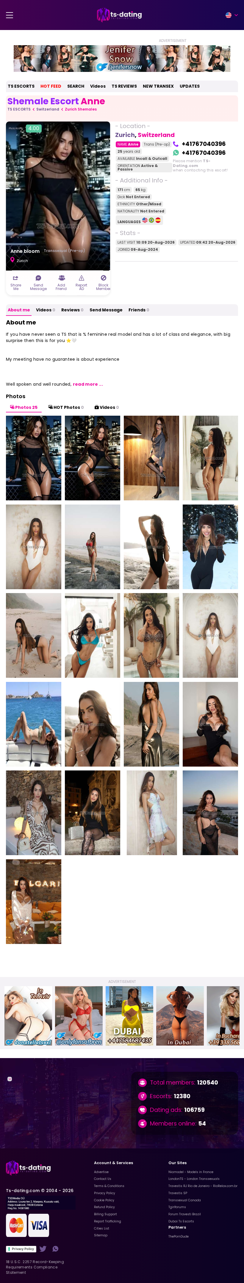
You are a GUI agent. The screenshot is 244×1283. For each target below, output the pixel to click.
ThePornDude (178, 1236)
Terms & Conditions (109, 1186)
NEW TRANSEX (158, 86)
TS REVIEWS (124, 86)
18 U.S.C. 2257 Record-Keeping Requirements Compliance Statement (35, 1267)
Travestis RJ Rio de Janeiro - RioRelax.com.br (202, 1186)
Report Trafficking (107, 1221)
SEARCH (75, 86)
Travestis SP (177, 1193)
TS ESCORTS (21, 86)
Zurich (125, 135)
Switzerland (47, 109)
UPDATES (190, 86)
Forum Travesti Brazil (184, 1214)
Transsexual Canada (184, 1200)
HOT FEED (50, 86)
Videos (98, 86)
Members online (172, 1124)
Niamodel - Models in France (190, 1172)
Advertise (101, 1172)
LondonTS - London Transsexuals (194, 1179)
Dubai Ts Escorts (181, 1221)
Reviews (72, 310)
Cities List (101, 1228)
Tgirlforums (177, 1207)
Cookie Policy (104, 1200)
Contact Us (102, 1179)
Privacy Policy (23, 1249)
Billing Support (105, 1214)
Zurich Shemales (81, 109)
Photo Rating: (24, 128)
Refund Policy (104, 1207)
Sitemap (100, 1235)
